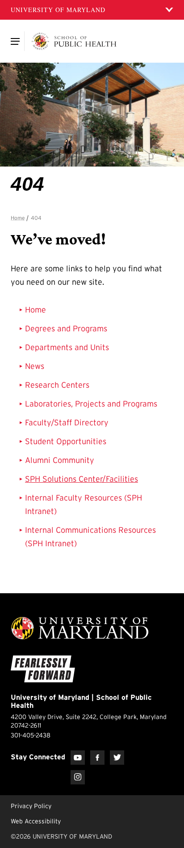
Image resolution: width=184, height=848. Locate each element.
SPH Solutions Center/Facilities (81, 479)
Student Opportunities (65, 441)
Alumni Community (59, 460)
